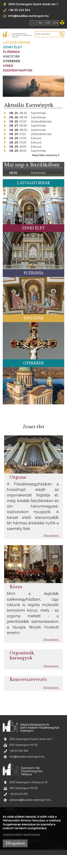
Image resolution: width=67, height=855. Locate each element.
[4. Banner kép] (38, 94)
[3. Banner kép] (33, 94)
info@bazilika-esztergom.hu (28, 16)
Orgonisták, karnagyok (22, 655)
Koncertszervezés (28, 679)
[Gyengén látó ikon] (63, 23)
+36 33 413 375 (18, 794)
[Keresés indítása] (61, 34)
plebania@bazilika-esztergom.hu (30, 799)
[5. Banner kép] (43, 94)
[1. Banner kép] (24, 94)
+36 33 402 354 (19, 10)
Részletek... (51, 536)
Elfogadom (15, 843)
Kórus (16, 586)
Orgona (18, 477)
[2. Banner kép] (29, 94)
